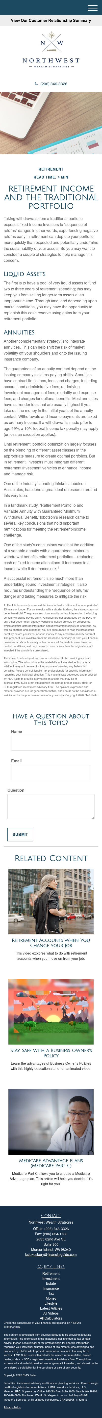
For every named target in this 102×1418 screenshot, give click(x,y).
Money (51, 1298)
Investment (51, 1278)
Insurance (51, 1288)
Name (16, 731)
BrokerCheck (12, 1326)
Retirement (51, 1273)
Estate (51, 1283)
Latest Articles (51, 1308)
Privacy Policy (12, 1407)
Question (16, 790)
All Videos (51, 1313)
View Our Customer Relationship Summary (51, 20)
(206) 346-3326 (53, 84)
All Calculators (51, 1318)
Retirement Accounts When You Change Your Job (51, 943)
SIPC (17, 1391)
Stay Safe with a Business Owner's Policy (51, 1053)
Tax (51, 1293)
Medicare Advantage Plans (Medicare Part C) (51, 1163)
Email (16, 761)
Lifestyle (51, 1303)
